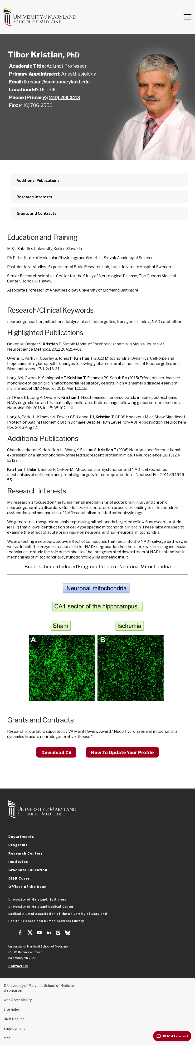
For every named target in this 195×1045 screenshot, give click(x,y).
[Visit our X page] (29, 933)
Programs (18, 844)
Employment (14, 1028)
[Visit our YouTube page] (39, 933)
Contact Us (18, 965)
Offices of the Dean (27, 886)
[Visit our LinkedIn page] (48, 933)
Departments (21, 836)
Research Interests (34, 197)
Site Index (12, 1009)
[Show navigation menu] (187, 17)
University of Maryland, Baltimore (37, 899)
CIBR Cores (19, 878)
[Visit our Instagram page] (58, 933)
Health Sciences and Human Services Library (46, 921)
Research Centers (25, 853)
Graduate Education (27, 869)
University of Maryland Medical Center (40, 906)
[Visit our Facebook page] (20, 933)
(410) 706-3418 (64, 97)
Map (7, 1037)
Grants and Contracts (36, 213)
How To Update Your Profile (122, 752)
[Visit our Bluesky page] (67, 934)
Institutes (18, 861)
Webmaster (13, 990)
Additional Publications (38, 180)
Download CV (56, 752)
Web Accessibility (18, 999)
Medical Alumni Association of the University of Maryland (57, 914)
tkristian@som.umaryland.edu (56, 81)
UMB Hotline (14, 1018)
